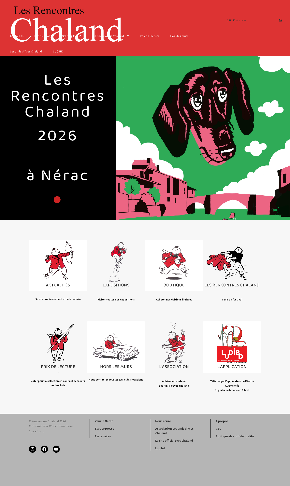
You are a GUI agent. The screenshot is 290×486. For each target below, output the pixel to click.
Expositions (42, 36)
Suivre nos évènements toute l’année (58, 299)
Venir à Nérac (104, 421)
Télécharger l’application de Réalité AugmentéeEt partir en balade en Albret (232, 385)
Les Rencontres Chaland (108, 36)
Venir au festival (232, 299)
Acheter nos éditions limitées (174, 299)
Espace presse (104, 428)
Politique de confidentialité (235, 436)
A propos (222, 421)
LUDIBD (58, 51)
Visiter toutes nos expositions (116, 299)
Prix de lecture (149, 36)
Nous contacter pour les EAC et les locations (116, 379)
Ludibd (160, 448)
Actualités (16, 36)
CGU (218, 428)
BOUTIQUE (68, 36)
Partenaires (103, 436)
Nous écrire (163, 421)
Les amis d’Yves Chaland (26, 51)
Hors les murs (179, 36)
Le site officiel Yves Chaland (174, 440)
